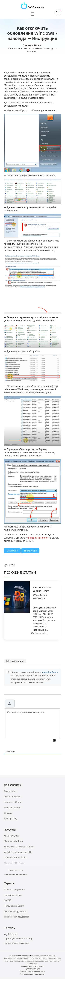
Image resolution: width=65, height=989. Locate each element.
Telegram (12, 934)
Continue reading (39, 633)
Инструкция (30, 550)
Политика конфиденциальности (32, 971)
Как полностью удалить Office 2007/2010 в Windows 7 (42, 593)
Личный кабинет (12, 807)
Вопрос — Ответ (12, 802)
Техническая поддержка (16, 916)
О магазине (10, 791)
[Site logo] (32, 4)
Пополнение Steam (14, 906)
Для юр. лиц (10, 818)
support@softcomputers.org (18, 938)
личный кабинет (49, 672)
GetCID (7, 900)
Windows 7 (12, 550)
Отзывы (8, 813)
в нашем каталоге (37, 537)
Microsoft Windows (13, 841)
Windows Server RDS (14, 857)
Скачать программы (14, 889)
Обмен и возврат (12, 796)
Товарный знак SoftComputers (32, 966)
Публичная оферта (32, 969)
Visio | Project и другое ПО (17, 852)
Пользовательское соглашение (32, 974)
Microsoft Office (12, 835)
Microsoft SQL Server (14, 863)
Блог (36, 45)
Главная (27, 45)
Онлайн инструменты (15, 911)
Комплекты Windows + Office (18, 846)
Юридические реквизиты (16, 943)
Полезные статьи (13, 895)
